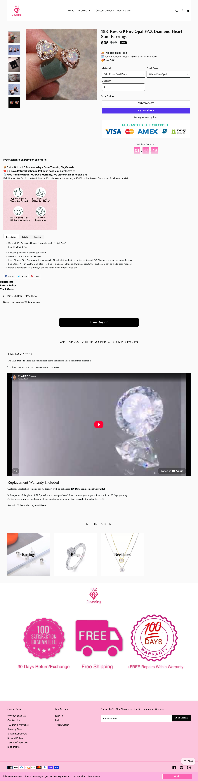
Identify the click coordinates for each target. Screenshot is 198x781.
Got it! (177, 776)
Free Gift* (109, 60)
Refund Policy (15, 738)
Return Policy (8, 285)
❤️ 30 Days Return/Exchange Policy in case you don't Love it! (39, 171)
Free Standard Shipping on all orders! (25, 159)
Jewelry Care (14, 729)
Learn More (94, 776)
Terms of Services (17, 742)
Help (57, 720)
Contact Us (6, 281)
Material (106, 68)
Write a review (33, 302)
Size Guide (107, 96)
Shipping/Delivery (17, 733)
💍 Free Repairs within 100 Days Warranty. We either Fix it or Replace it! (45, 174)
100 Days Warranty (18, 724)
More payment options (145, 117)
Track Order (7, 289)
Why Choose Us (16, 715)
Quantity (107, 80)
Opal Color (153, 68)
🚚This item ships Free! (114, 52)
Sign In (59, 715)
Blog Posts (13, 746)
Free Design (99, 322)
